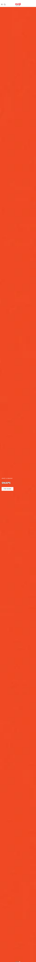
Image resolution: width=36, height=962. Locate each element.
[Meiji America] (18, 4)
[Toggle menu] (2, 4)
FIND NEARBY (7, 489)
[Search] (5, 4)
